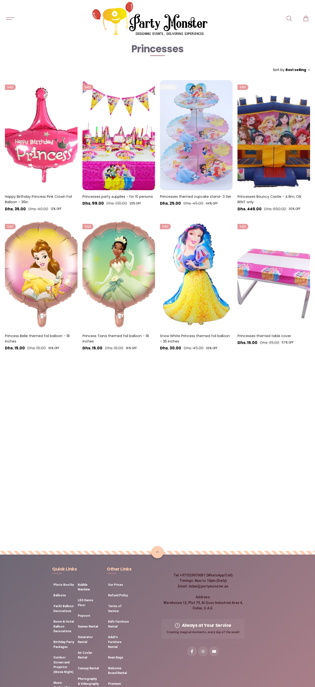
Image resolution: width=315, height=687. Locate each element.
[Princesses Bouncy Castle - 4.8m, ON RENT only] (273, 135)
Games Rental (88, 626)
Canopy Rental (88, 668)
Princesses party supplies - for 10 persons (117, 196)
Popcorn (84, 615)
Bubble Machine (84, 587)
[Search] (289, 18)
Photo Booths (63, 585)
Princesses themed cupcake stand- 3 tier (195, 196)
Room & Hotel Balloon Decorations (63, 626)
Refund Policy (118, 595)
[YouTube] (214, 651)
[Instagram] (203, 651)
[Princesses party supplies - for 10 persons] (118, 135)
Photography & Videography (88, 681)
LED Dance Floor (85, 603)
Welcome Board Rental (117, 671)
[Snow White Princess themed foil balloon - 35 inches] (196, 274)
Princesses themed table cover (264, 335)
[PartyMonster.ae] (149, 18)
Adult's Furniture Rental (114, 641)
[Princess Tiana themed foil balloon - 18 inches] (118, 274)
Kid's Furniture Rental (118, 624)
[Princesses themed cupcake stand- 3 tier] (196, 135)
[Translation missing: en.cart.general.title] (305, 18)
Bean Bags (115, 657)
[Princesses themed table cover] (273, 274)
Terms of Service (115, 608)
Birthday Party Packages (63, 644)
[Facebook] (192, 651)
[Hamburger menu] (10, 18)
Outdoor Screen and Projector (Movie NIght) (63, 665)
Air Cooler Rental (85, 655)
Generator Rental (85, 639)
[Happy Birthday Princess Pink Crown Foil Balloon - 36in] (41, 135)
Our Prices (115, 585)
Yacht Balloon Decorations (63, 608)
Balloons (59, 595)
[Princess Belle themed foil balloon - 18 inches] (41, 274)
